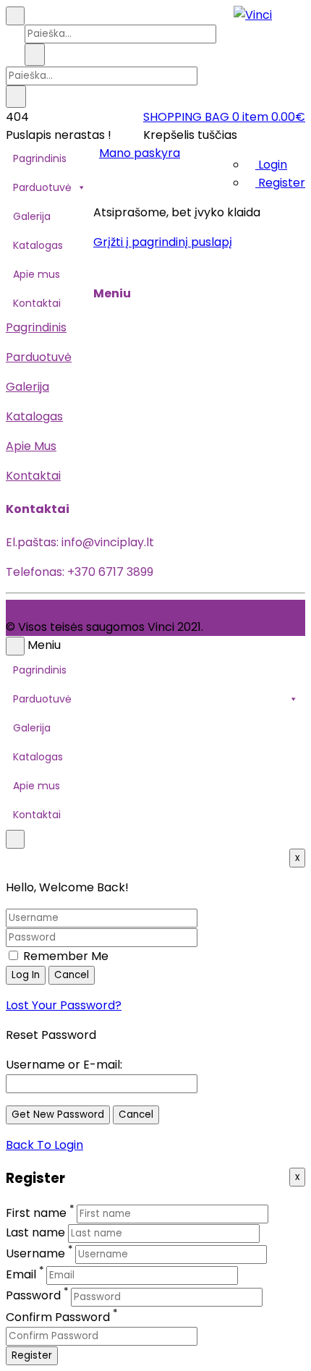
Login (271, 164)
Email (21, 1274)
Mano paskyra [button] (139, 153)
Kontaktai (37, 303)
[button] (224, 117)
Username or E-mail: (64, 1064)
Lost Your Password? (64, 1005)
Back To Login (44, 1145)
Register (280, 182)
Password (33, 1296)
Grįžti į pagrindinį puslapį (162, 242)
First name (36, 1213)
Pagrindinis (40, 158)
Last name (35, 1232)
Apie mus (36, 274)
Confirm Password (58, 1317)
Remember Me (64, 956)
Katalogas (38, 245)
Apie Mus (31, 446)
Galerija (32, 216)
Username (35, 1253)
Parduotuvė (42, 187)
